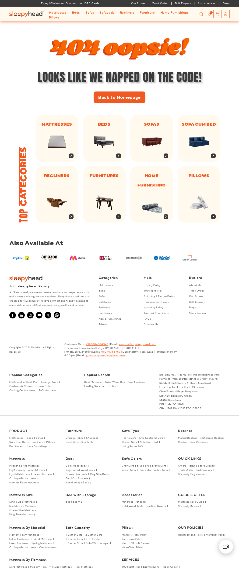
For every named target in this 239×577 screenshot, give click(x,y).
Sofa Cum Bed (149, 442)
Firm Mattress (84, 567)
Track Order (160, 3)
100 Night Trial (153, 290)
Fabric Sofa (129, 438)
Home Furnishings (110, 319)
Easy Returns (151, 567)
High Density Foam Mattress (27, 470)
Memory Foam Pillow (135, 535)
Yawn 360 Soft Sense (135, 543)
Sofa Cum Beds (19, 442)
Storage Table (74, 438)
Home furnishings (37, 446)
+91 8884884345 (97, 344)
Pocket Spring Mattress (24, 466)
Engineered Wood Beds (80, 470)
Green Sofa (129, 470)
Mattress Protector (134, 502)
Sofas (151, 124)
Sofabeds (105, 302)
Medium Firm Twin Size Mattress (51, 567)
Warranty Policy (153, 307)
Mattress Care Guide (191, 502)
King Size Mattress (21, 514)
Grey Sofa (128, 466)
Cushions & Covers (20, 386)
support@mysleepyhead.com (137, 344)
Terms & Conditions (156, 313)
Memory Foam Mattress (24, 483)
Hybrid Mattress (19, 474)
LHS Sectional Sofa (151, 438)
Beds (104, 124)
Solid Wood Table (133, 506)
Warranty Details (188, 506)
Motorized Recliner (212, 438)
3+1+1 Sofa (93, 539)
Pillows (199, 175)
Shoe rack (92, 438)
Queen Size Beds (76, 474)
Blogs (226, 3)
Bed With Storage (77, 478)
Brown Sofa (159, 466)
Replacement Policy (156, 302)
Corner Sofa (43, 386)
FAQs (147, 319)
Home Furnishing (151, 180)
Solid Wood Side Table (80, 442)
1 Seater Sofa (74, 535)
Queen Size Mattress (22, 510)
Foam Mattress (18, 543)
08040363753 (111, 352)
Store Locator (207, 3)
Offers (182, 466)
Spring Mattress (42, 543)
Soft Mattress (47, 390)
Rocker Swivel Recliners (193, 442)
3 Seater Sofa (74, 539)
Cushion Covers (156, 506)
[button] (57, 13)
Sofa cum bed (199, 124)
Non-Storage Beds (77, 483)
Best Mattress (93, 382)
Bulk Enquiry (183, 3)
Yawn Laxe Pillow (132, 539)
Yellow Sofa (161, 470)
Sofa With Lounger (97, 543)
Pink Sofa (145, 470)
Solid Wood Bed (115, 382)
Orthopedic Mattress (22, 478)
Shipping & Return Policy (159, 296)
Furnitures (104, 175)
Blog (192, 466)
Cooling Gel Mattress (22, 390)
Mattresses (57, 124)
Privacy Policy (152, 285)
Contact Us (151, 324)
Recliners (57, 175)
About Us (195, 285)
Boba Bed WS (74, 502)
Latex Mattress (42, 474)
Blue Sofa (143, 466)
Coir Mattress (137, 382)
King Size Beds (99, 474)
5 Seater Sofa (74, 543)
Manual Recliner (187, 438)
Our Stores (138, 3)
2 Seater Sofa (93, 535)
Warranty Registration (192, 474)
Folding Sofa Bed (95, 386)
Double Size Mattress (22, 506)
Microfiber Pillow (132, 547)
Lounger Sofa (49, 382)
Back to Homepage (119, 97)
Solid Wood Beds (76, 466)
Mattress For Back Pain (23, 382)
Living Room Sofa (132, 446)
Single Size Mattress (22, 502)
